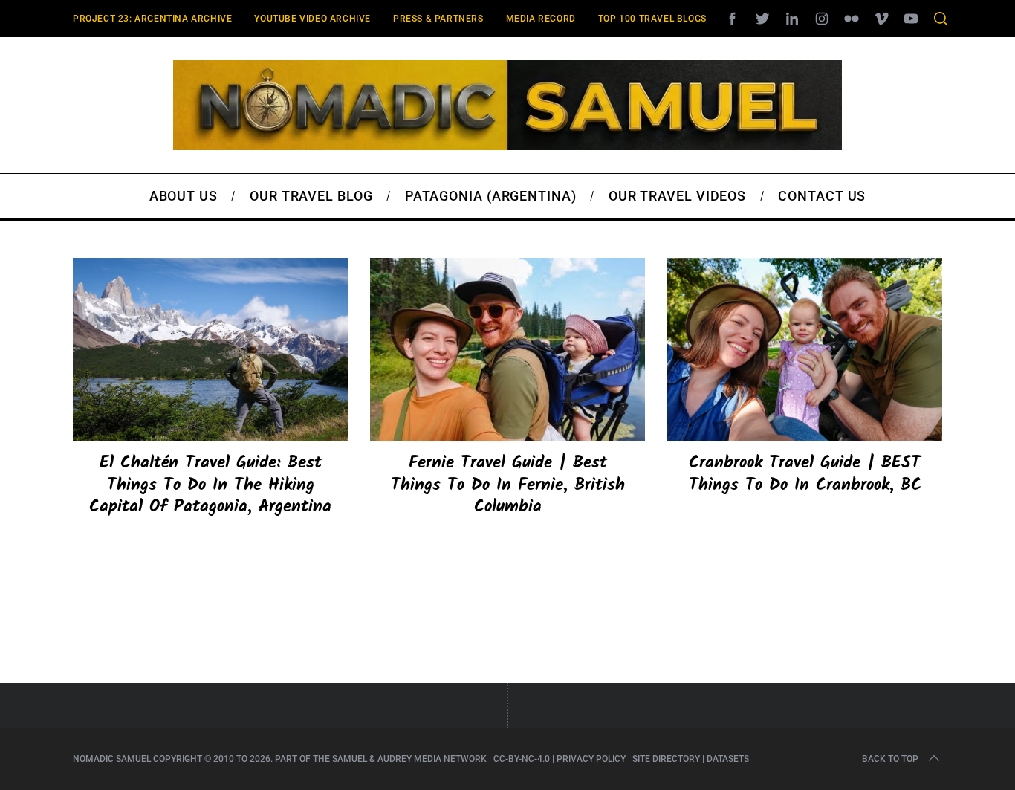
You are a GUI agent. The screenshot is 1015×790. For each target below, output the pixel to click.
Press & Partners (438, 18)
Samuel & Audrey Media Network (409, 759)
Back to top (890, 759)
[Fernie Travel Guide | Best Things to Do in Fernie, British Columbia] (507, 349)
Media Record (541, 18)
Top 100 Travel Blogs (652, 18)
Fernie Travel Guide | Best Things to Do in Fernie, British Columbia (508, 485)
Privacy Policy (591, 759)
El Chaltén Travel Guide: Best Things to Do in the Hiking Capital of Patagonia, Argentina (210, 485)
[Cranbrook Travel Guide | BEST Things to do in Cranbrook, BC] (804, 349)
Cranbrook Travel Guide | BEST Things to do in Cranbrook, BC (805, 474)
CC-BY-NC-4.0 (521, 759)
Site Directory (666, 759)
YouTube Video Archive (312, 18)
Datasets (728, 759)
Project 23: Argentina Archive (152, 18)
